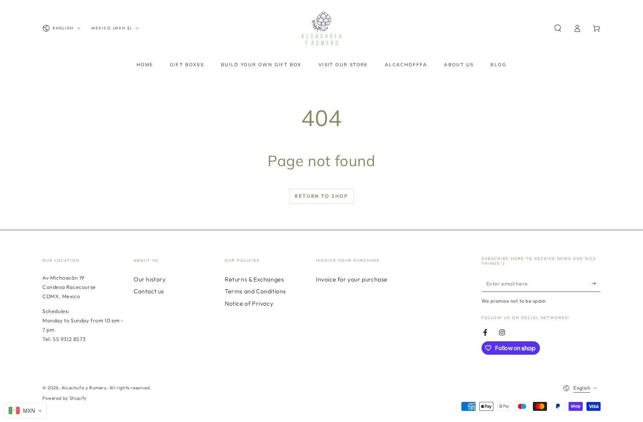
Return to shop (321, 196)
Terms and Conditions (255, 291)
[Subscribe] (596, 283)
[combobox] (25, 410)
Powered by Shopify (64, 398)
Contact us (149, 291)
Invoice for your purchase (352, 279)
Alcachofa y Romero (84, 387)
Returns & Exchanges (254, 279)
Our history (150, 279)
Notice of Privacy (249, 303)
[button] (557, 28)
